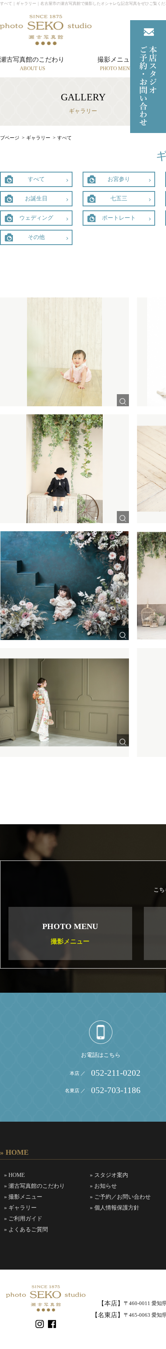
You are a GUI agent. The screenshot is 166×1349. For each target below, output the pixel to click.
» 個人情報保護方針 (114, 1208)
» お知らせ (103, 1186)
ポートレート (119, 218)
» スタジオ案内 (109, 1175)
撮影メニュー (117, 63)
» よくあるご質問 (26, 1229)
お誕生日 (36, 198)
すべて (36, 179)
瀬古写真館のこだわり (32, 63)
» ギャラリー (20, 1208)
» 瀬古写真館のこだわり (34, 1186)
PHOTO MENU (70, 933)
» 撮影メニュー (23, 1197)
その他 (36, 237)
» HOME (14, 1175)
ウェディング (36, 218)
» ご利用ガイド (23, 1219)
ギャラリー (38, 138)
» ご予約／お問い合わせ (120, 1197)
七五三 (118, 198)
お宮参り (119, 179)
